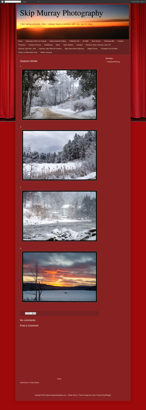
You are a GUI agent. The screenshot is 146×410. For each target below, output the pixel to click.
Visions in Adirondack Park (27, 52)
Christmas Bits (109, 41)
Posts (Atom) (34, 382)
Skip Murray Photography (61, 12)
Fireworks (21, 45)
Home (20, 41)
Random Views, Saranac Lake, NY (98, 45)
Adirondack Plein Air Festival (36, 41)
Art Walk (86, 41)
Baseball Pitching (114, 62)
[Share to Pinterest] (35, 313)
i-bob (94, 395)
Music (58, 45)
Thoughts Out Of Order (109, 48)
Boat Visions (96, 41)
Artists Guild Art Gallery (58, 41)
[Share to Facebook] (33, 313)
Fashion (121, 41)
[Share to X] (30, 313)
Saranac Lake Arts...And (27, 48)
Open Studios (68, 45)
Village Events (92, 48)
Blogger (108, 395)
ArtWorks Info (74, 41)
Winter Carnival (46, 52)
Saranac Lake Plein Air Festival (50, 48)
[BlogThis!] (28, 313)
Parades (80, 45)
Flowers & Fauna (35, 45)
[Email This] (26, 313)
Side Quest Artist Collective (74, 48)
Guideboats (48, 45)
